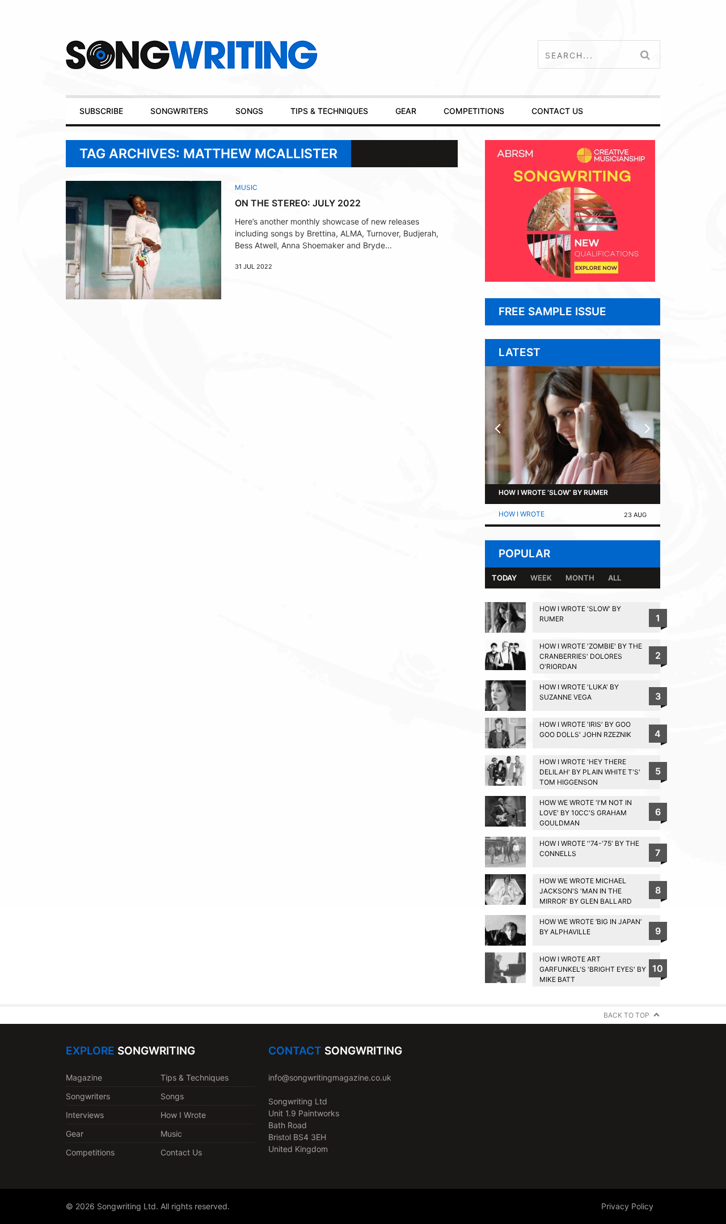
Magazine (84, 1077)
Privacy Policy (627, 1206)
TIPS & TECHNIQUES (329, 111)
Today (504, 577)
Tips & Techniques (195, 1077)
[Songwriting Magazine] (259, 54)
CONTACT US (557, 111)
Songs (172, 1096)
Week (541, 577)
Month (579, 577)
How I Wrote (521, 514)
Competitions (90, 1152)
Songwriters (88, 1096)
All (614, 577)
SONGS (249, 111)
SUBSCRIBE (101, 111)
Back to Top (626, 1015)
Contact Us (181, 1152)
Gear (74, 1133)
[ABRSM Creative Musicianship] (570, 278)
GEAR (405, 111)
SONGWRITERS (179, 111)
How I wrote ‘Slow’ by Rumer (553, 492)
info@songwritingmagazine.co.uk (329, 1077)
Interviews (85, 1115)
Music (246, 187)
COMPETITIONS (474, 111)
